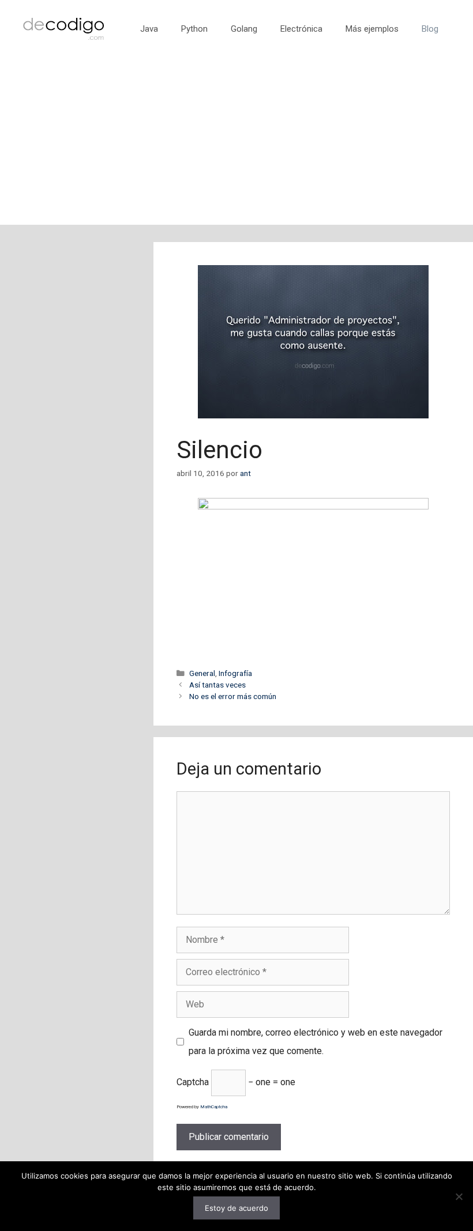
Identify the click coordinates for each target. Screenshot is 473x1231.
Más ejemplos (372, 29)
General (202, 673)
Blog (430, 29)
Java (149, 29)
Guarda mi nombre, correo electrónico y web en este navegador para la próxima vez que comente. (315, 1041)
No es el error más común (232, 696)
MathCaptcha (213, 1106)
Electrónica (301, 29)
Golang (244, 29)
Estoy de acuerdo (236, 1208)
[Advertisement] (236, 144)
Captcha (193, 1082)
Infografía (235, 673)
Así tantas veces (217, 684)
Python (194, 29)
